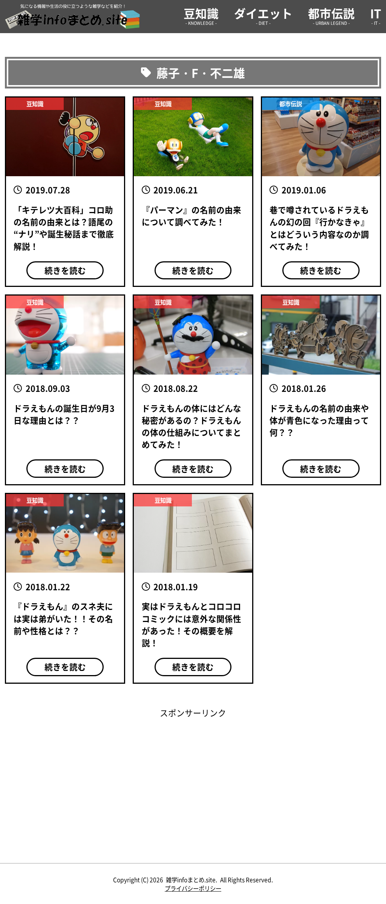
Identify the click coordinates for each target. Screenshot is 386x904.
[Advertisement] (193, 771)
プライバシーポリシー (193, 888)
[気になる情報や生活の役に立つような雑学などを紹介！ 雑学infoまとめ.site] (72, 16)
